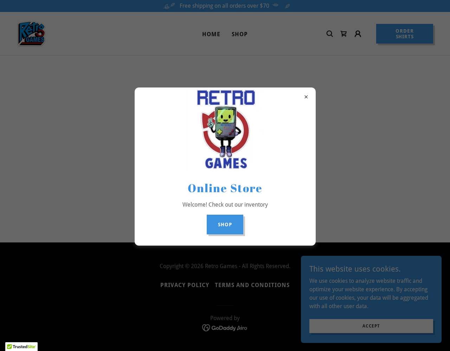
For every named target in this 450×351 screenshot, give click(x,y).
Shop (225, 224)
